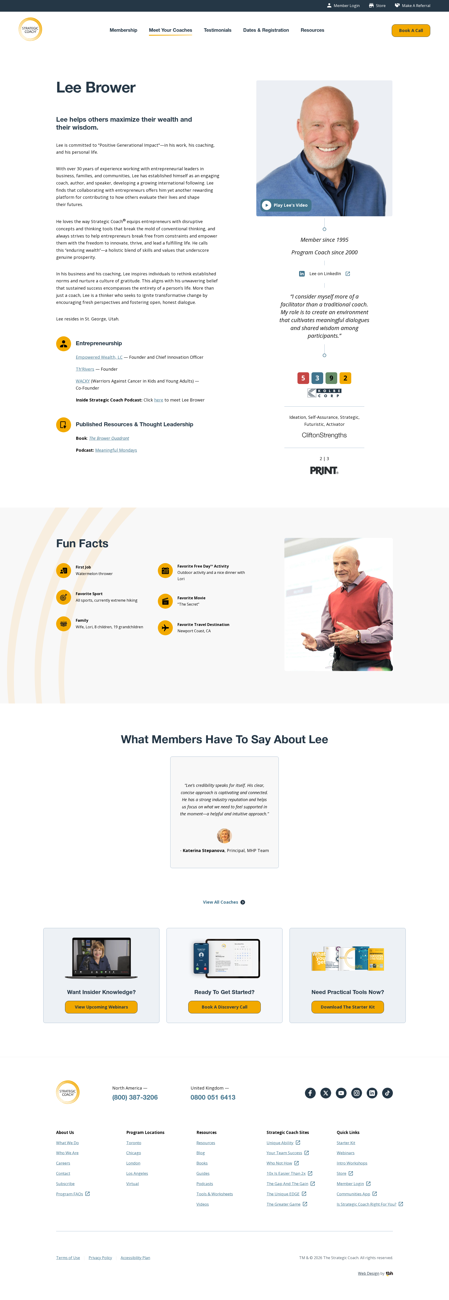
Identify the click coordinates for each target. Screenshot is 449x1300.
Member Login (347, 5)
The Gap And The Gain (287, 1183)
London (133, 1163)
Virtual (132, 1183)
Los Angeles (137, 1173)
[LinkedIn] (372, 1093)
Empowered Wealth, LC (99, 357)
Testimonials (218, 30)
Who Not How (279, 1163)
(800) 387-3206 (135, 1098)
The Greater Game (284, 1204)
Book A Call (411, 30)
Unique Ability (280, 1142)
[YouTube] (341, 1093)
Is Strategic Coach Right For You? (366, 1204)
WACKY (83, 381)
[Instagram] (356, 1093)
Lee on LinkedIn (325, 273)
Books (202, 1163)
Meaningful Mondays (116, 450)
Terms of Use (68, 1257)
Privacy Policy (100, 1257)
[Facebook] (310, 1093)
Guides (203, 1173)
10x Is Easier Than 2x (286, 1173)
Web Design (368, 1273)
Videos (202, 1204)
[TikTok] (387, 1093)
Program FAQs (69, 1194)
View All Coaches (220, 902)
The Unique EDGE (283, 1194)
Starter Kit (346, 1142)
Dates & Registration (266, 30)
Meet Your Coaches (170, 30)
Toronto (133, 1142)
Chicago (133, 1152)
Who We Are (67, 1152)
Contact (63, 1173)
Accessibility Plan (135, 1257)
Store (381, 5)
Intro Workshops (352, 1163)
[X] (325, 1093)
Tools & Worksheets (214, 1194)
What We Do (67, 1142)
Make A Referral (416, 5)
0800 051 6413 (213, 1098)
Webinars (346, 1152)
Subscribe (65, 1183)
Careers (63, 1163)
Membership (123, 30)
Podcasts (204, 1183)
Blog (200, 1152)
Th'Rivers (85, 369)
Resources (312, 30)
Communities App (353, 1194)
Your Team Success (284, 1152)
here (158, 400)
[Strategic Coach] (30, 31)
